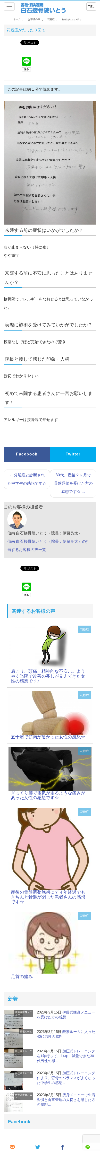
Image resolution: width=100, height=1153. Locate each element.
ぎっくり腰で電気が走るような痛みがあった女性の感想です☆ (48, 795)
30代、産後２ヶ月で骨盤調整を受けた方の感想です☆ (73, 483)
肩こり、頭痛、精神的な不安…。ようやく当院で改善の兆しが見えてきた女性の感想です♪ (48, 676)
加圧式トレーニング (23, 1052)
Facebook (27, 454)
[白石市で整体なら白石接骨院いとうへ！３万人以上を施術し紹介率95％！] (44, 7)
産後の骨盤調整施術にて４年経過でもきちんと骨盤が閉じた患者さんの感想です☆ (48, 897)
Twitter (73, 454)
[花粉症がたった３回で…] (50, 647)
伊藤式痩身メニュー (23, 1013)
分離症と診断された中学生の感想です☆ (27, 479)
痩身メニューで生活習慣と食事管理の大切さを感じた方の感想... (66, 1100)
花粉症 (84, 629)
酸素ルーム (26, 1031)
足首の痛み (22, 976)
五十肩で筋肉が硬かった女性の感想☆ (48, 736)
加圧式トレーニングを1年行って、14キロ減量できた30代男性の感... (66, 1056)
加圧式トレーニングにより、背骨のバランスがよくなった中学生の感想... (66, 1078)
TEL (91, 7)
